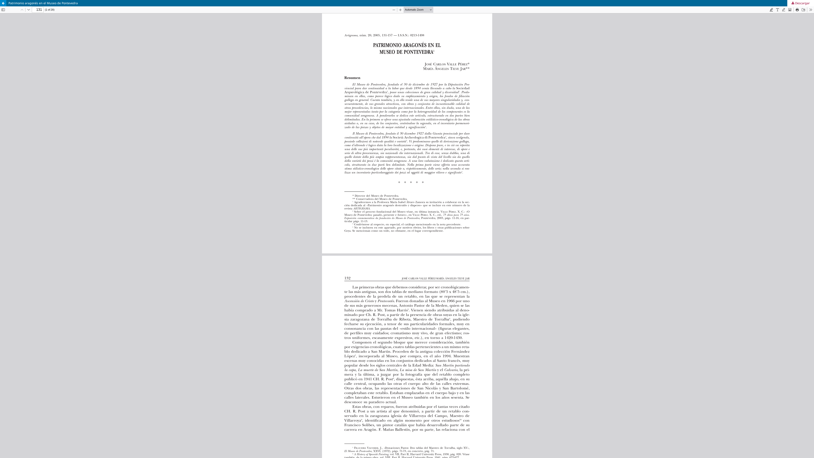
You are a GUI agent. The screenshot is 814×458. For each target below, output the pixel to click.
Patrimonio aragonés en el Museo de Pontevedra (43, 3)
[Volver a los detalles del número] (3, 3)
